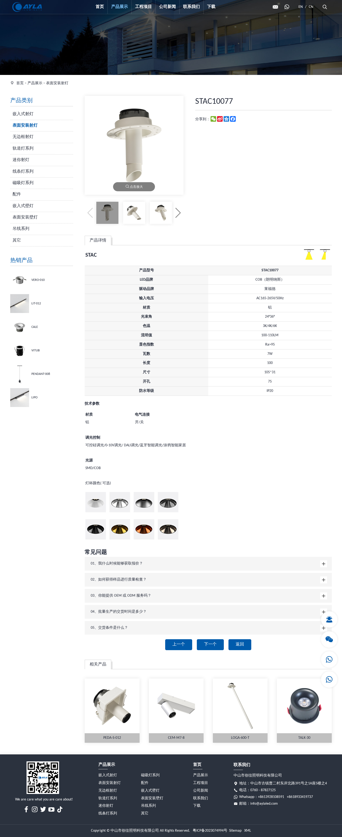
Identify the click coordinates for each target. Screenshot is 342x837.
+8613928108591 (271, 797)
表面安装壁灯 (25, 217)
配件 (17, 194)
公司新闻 (167, 7)
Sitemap (235, 831)
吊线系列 (21, 229)
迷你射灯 (21, 160)
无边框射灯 (23, 137)
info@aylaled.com (264, 804)
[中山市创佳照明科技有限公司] (27, 13)
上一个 (178, 644)
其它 (17, 240)
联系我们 (191, 7)
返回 (240, 644)
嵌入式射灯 (23, 114)
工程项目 (143, 7)
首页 (100, 7)
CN (311, 7)
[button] (178, 213)
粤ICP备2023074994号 (210, 831)
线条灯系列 (23, 171)
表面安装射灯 (57, 83)
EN (300, 7)
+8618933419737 (300, 797)
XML (247, 831)
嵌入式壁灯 (23, 206)
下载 (211, 7)
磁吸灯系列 (23, 183)
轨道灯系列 (23, 148)
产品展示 (119, 7)
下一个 (210, 644)
